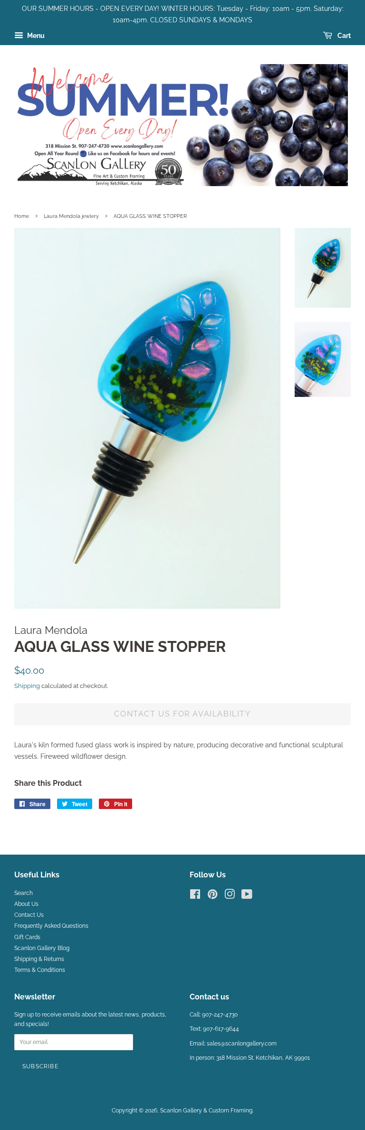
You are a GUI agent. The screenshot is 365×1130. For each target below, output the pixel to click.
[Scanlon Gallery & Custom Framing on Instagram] (229, 896)
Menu (35, 35)
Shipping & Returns (39, 959)
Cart (343, 35)
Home (21, 216)
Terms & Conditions (39, 970)
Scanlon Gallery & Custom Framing (206, 1110)
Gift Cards (27, 937)
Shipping (27, 685)
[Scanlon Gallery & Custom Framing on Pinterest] (212, 896)
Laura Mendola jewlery (71, 216)
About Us (26, 904)
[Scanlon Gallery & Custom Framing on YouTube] (246, 896)
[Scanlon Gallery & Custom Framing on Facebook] (195, 896)
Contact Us (29, 915)
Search (23, 893)
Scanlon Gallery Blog (41, 948)
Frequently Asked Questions (51, 926)
